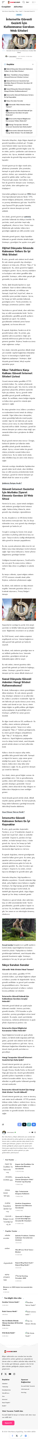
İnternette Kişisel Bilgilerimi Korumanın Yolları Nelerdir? (18, 120)
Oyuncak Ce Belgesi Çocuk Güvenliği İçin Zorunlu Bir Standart (23, 1218)
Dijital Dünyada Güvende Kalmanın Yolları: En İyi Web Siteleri (18, 70)
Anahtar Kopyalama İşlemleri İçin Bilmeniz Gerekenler (23, 1205)
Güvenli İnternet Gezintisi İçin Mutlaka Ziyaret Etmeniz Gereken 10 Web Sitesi (18, 83)
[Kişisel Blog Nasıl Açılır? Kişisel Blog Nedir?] (8, 1265)
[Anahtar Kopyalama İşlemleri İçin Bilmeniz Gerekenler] (8, 1207)
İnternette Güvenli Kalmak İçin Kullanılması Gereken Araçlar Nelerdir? (19, 113)
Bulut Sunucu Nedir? (9, 1311)
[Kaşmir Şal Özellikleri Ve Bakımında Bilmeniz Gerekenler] (8, 1168)
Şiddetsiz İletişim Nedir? (12, 483)
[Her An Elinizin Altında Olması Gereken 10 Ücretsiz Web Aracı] (30, 1323)
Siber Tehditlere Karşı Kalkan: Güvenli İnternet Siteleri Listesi (16, 76)
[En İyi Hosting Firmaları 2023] (8, 1278)
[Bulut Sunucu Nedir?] (30, 1313)
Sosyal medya (7, 945)
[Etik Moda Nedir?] (30, 1335)
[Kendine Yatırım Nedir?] (30, 1304)
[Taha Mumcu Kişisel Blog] (14, 2)
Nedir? (19, 15)
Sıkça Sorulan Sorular (14, 101)
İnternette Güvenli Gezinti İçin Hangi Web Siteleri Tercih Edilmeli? (19, 132)
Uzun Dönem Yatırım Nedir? (13, 812)
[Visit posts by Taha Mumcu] (6, 56)
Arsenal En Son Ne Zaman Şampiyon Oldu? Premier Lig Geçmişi (24, 1179)
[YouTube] (32, 1132)
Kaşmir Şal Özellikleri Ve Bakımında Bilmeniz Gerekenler (24, 1166)
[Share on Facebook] (12, 1436)
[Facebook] (2, 1374)
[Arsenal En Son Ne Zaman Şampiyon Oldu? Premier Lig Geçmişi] (8, 1181)
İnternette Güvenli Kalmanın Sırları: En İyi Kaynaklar (19, 96)
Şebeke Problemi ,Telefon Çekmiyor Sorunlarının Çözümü (25, 1238)
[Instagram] (35, 1132)
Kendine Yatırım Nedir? (10, 1302)
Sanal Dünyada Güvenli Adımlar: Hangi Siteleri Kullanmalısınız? (17, 90)
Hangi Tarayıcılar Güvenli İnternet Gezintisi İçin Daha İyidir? (19, 126)
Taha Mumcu (12, 56)
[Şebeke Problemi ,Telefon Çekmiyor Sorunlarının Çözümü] (8, 1239)
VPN (29, 194)
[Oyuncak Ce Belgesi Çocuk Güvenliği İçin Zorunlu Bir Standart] (8, 1220)
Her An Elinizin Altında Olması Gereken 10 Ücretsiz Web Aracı (12, 1323)
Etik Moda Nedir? (8, 1333)
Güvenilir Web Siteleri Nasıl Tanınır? (18, 106)
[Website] (30, 1132)
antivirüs (27, 216)
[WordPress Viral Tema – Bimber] (8, 1252)
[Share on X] (17, 1436)
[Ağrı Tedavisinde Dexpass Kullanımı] (8, 1194)
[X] (5, 1374)
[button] (4, 2)
